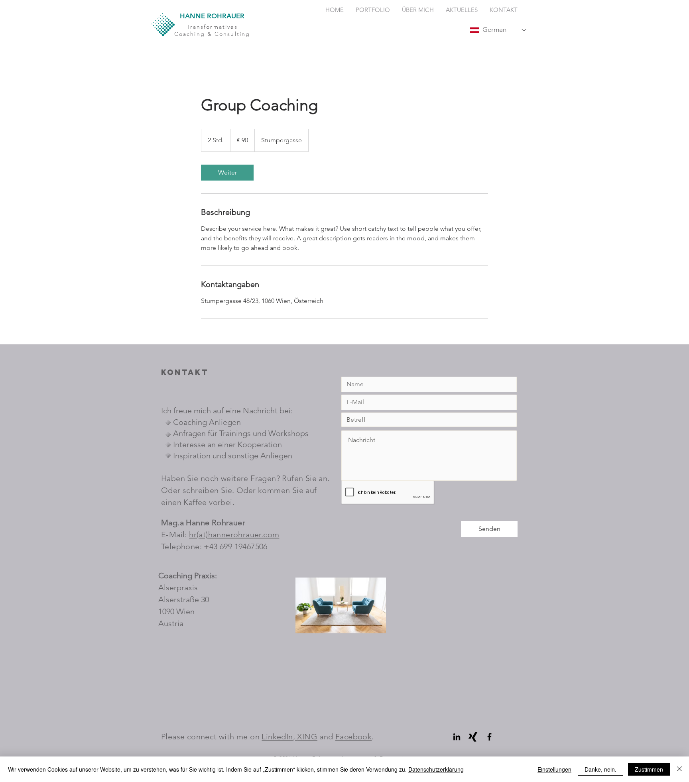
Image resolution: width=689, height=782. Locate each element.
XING (307, 736)
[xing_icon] (473, 737)
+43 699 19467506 (235, 546)
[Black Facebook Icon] (489, 737)
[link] (227, 173)
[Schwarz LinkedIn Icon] (457, 737)
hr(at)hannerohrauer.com (234, 534)
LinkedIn (277, 736)
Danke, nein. (600, 769)
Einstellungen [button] (554, 769)
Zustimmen (649, 769)
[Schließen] (679, 769)
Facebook (353, 736)
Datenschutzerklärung (436, 769)
